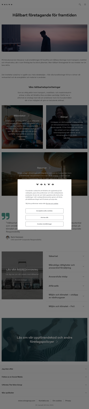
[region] (44, 204)
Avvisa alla (44, 217)
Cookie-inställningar (44, 224)
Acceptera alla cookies (44, 211)
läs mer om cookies (52, 203)
